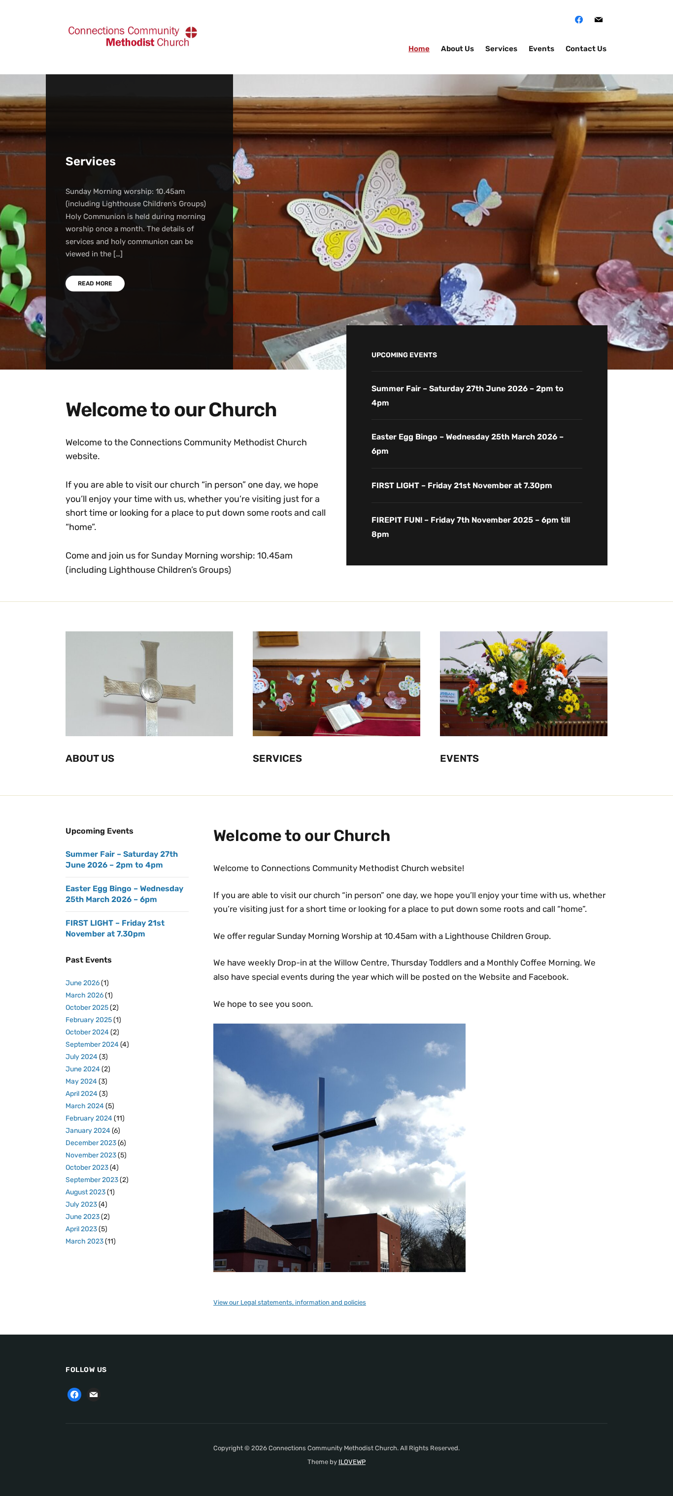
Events (541, 48)
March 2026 (84, 995)
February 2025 (89, 1020)
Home (419, 48)
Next (648, 104)
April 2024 (82, 1094)
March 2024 (85, 1106)
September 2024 (92, 1044)
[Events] (523, 683)
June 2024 (83, 1069)
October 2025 (87, 1007)
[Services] (336, 683)
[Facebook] (579, 19)
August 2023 (85, 1192)
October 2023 (87, 1167)
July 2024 (82, 1057)
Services (501, 48)
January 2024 (88, 1130)
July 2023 (81, 1204)
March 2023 (84, 1241)
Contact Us (586, 48)
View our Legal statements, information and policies (289, 1302)
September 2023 (92, 1180)
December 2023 (91, 1143)
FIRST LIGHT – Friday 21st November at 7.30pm (461, 485)
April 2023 (81, 1229)
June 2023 (83, 1217)
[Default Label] (599, 19)
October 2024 (87, 1032)
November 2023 (91, 1155)
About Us (457, 48)
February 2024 (89, 1118)
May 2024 (81, 1081)
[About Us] (149, 683)
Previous (614, 104)
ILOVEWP (352, 1461)
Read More (95, 283)
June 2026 (83, 983)
